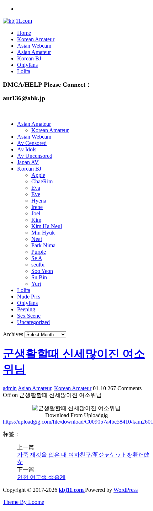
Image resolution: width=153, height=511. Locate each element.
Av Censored (32, 143)
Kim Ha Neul (46, 226)
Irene (37, 207)
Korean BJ (29, 58)
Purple (38, 252)
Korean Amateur (35, 39)
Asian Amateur (34, 52)
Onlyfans (27, 65)
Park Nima (43, 245)
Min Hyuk (43, 233)
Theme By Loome (23, 502)
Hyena (38, 201)
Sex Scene (29, 316)
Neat (36, 239)
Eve (35, 194)
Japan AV (28, 162)
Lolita (23, 71)
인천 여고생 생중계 (41, 477)
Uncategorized (33, 322)
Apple (38, 175)
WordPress (126, 490)
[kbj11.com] (17, 21)
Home (24, 33)
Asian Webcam (34, 46)
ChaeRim (42, 181)
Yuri (36, 284)
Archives (13, 334)
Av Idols (26, 149)
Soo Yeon (42, 271)
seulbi (37, 265)
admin (10, 388)
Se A (36, 258)
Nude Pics (28, 297)
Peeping (26, 309)
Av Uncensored (34, 156)
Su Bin (39, 277)
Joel (35, 213)
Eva (35, 188)
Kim (36, 220)
